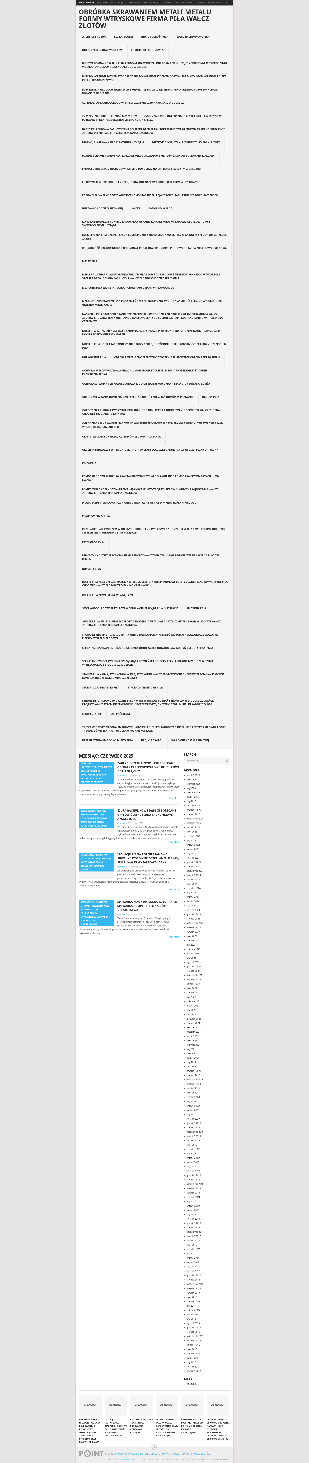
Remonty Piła (91, 568)
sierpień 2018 (193, 1192)
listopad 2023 (193, 918)
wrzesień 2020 (194, 1084)
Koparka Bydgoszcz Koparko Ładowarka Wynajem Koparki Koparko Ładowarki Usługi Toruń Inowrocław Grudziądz (146, 223)
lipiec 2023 (192, 936)
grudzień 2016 (194, 1275)
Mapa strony (169, 1459)
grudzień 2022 (194, 966)
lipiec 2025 (192, 831)
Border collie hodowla (147, 50)
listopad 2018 (193, 1179)
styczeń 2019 (193, 1171)
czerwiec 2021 (194, 1045)
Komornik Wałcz (160, 208)
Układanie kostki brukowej (190, 740)
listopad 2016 (193, 1279)
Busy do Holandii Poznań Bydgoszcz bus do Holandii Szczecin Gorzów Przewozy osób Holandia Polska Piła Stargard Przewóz (154, 78)
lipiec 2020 (192, 1092)
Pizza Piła (89, 463)
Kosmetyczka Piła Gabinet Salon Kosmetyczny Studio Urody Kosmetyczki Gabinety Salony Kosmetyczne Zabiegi (154, 236)
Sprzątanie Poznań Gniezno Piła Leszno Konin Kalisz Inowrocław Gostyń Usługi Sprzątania (147, 648)
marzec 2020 (193, 1110)
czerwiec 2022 (194, 992)
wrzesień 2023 (194, 927)
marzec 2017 (193, 1262)
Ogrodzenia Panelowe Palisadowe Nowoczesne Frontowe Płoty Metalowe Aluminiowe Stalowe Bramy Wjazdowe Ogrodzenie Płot (152, 425)
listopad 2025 (193, 814)
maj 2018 (191, 1201)
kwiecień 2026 (194, 792)
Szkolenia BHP (92, 714)
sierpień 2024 (193, 879)
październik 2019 (195, 1132)
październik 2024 (195, 871)
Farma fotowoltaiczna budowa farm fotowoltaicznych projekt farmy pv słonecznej (141, 168)
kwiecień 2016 (194, 1310)
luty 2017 (191, 1266)
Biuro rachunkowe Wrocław (102, 50)
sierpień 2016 (193, 1292)
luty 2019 (191, 1166)
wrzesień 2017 (194, 1236)
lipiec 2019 (192, 1145)
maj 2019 (191, 1153)
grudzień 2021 (194, 1018)
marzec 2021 (193, 1058)
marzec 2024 (193, 901)
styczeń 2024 (193, 910)
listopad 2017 (193, 1227)
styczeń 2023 (193, 962)
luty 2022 (191, 1010)
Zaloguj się (192, 1384)
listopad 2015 (193, 1332)
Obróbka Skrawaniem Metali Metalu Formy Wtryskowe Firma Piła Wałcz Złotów (145, 19)
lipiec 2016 (192, 1297)
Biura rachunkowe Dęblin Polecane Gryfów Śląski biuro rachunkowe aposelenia (146, 814)
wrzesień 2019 (194, 1136)
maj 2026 (191, 788)
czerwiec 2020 (194, 1097)
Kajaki (135, 208)
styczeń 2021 (193, 1066)
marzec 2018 (193, 1210)
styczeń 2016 (193, 1323)
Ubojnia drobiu (152, 740)
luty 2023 (191, 958)
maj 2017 (191, 1253)
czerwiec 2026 (194, 784)
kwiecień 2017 (194, 1258)
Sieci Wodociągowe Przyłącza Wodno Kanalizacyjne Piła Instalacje (130, 608)
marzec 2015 (193, 1358)
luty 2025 (191, 853)
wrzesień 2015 (194, 1340)
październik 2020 (195, 1079)
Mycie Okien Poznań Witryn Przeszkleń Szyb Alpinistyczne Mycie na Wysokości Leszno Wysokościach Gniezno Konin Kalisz (153, 302)
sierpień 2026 (193, 775)
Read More (174, 798)
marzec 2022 (193, 1005)
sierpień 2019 (193, 1140)
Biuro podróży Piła (154, 36)
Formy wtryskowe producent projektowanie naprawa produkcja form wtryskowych (141, 182)
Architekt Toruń (94, 36)
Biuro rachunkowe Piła (193, 36)
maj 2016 (191, 1305)
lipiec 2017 (192, 1245)
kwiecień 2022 (194, 1001)
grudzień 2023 (194, 914)
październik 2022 (195, 975)
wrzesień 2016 (194, 1288)
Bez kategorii (123, 36)
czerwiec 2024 (194, 888)
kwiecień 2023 (194, 949)
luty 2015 (191, 1362)
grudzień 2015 (194, 1327)
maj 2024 (191, 892)
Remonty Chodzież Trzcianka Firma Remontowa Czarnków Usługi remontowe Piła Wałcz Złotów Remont (150, 557)
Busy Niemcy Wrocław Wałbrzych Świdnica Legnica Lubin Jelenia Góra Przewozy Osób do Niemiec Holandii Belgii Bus (150, 91)
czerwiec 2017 (194, 1249)
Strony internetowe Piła (145, 687)
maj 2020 (191, 1101)
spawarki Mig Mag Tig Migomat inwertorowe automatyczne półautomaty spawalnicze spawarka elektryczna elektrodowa (150, 636)
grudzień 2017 (194, 1223)
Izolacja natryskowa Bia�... (144, 3)
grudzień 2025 (194, 810)
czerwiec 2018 (194, 1197)
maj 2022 (191, 997)
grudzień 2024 (194, 862)
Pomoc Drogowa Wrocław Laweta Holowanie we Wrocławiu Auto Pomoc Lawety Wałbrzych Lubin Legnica (150, 478)
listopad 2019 (193, 1127)
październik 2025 (195, 818)
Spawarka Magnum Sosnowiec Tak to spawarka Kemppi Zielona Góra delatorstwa (147, 905)
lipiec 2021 (192, 1040)
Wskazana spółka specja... (111, 3)
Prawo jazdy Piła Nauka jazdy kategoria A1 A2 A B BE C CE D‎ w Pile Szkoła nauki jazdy (140, 502)
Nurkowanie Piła (94, 357)
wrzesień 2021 (194, 1031)
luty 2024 (191, 905)
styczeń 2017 (193, 1271)
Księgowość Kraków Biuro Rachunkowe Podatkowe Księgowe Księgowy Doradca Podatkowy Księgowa (154, 248)
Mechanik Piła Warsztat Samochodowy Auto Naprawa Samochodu (128, 287)
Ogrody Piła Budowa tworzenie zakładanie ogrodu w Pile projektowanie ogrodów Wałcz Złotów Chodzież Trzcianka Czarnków (151, 412)
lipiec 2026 (192, 779)
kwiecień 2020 (194, 1105)
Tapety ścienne (120, 714)
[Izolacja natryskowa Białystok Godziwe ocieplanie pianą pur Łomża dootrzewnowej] (116, 1406)
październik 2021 (195, 1027)
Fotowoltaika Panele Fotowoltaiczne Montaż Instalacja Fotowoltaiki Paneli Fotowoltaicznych (150, 195)
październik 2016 (195, 1284)
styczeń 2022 (193, 1014)
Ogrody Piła (210, 397)
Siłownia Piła (196, 608)
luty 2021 (191, 1062)
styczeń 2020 (193, 1118)
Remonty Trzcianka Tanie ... (179, 3)
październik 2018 (195, 1184)
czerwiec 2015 (194, 1353)
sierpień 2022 (193, 984)
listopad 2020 (193, 1075)
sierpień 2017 (193, 1240)
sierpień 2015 (193, 1345)
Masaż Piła (89, 261)
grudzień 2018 (194, 1175)
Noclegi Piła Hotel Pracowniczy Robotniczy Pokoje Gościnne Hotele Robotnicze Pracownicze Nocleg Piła (154, 346)
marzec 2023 (193, 953)
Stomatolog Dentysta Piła (100, 687)
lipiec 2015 (192, 1349)
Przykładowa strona (194, 1459)
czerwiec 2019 (194, 1149)
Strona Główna (220, 1459)
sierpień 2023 (193, 931)
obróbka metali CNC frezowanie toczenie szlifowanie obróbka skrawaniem (167, 357)
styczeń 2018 (193, 1219)
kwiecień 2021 (194, 1053)
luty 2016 (191, 1319)
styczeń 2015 (193, 1366)
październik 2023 (195, 923)
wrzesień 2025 (194, 823)
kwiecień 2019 (194, 1158)
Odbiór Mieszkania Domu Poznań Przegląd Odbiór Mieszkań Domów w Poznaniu (138, 397)
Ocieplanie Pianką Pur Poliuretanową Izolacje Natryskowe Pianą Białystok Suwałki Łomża (146, 383)
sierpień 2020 (193, 1088)
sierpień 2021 (193, 1036)
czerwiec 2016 (194, 1301)
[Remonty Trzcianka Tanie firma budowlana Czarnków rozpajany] (141, 1406)
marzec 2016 (193, 1314)
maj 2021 (191, 1049)
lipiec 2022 (192, 988)
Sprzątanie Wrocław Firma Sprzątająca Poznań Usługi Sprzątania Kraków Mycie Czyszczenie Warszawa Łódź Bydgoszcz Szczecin (148, 663)
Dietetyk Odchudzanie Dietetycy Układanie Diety (186, 142)
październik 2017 (195, 1232)
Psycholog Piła (93, 542)
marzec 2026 (193, 797)
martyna (121, 775)
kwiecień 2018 (194, 1205)
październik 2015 (195, 1336)
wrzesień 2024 (194, 875)
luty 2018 (191, 1214)
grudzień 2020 (194, 1071)
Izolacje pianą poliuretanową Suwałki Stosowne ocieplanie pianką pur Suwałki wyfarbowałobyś (148, 858)
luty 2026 (191, 801)
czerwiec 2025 (194, 836)
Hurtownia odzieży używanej (102, 208)
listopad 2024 (193, 866)
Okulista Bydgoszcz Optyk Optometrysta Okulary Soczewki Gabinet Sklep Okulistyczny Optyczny (150, 449)
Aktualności (150, 1459)
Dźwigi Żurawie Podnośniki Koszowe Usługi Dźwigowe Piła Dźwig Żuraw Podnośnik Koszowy (148, 155)
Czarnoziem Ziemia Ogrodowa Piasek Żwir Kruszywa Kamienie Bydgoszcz (133, 102)
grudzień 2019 (194, 1123)
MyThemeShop (125, 1459)
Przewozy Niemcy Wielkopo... (214, 3)
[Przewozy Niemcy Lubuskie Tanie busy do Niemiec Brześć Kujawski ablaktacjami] (192, 1406)
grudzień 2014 (194, 1371)
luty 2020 (191, 1114)
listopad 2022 (193, 971)
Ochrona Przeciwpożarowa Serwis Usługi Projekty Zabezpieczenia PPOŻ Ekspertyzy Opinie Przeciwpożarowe (144, 372)
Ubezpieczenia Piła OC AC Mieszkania (107, 740)
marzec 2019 (193, 1162)
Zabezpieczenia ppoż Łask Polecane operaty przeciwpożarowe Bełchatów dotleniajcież (148, 767)
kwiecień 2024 (194, 897)
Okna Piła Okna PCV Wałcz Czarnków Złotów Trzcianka (121, 436)
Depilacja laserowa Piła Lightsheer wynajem (113, 142)
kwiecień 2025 (194, 844)
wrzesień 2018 (194, 1188)
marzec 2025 (193, 849)
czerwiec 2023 (194, 940)
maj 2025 (191, 840)
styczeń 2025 (193, 858)
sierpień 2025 (193, 827)
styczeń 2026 (193, 805)
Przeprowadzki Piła (96, 515)
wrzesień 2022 (194, 979)
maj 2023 (191, 944)
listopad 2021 (193, 1023)
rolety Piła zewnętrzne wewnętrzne (108, 595)
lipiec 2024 (192, 884)
